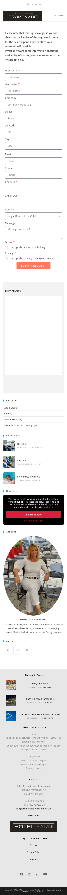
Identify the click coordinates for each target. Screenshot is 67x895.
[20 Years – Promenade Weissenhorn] (11, 716)
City (7, 139)
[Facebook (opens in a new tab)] (28, 4)
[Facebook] (8, 650)
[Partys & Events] (11, 685)
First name (11, 70)
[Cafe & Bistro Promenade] (11, 700)
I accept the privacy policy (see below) (32, 258)
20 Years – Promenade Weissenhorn (40, 714)
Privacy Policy (34, 852)
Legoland (22, 460)
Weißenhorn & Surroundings (18, 425)
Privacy (9, 253)
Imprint (33, 859)
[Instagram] (17, 650)
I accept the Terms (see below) (27, 247)
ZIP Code (10, 125)
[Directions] (9, 445)
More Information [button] (33, 520)
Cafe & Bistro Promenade (40, 698)
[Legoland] (9, 462)
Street (9, 111)
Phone (9, 168)
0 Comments (37, 448)
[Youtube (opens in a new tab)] (36, 4)
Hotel (6, 413)
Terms (9, 242)
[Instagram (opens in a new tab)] (32, 4)
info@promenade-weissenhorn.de (33, 808)
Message (10, 223)
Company (10, 98)
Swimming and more (28, 476)
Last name (11, 84)
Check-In (10, 182)
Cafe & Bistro (10, 407)
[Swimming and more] (9, 478)
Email (8, 154)
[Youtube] (27, 650)
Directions (23, 443)
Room (9, 209)
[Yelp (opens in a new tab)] (39, 4)
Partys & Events (39, 683)
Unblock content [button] (33, 514)
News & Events (11, 419)
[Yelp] (37, 874)
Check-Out (11, 195)
